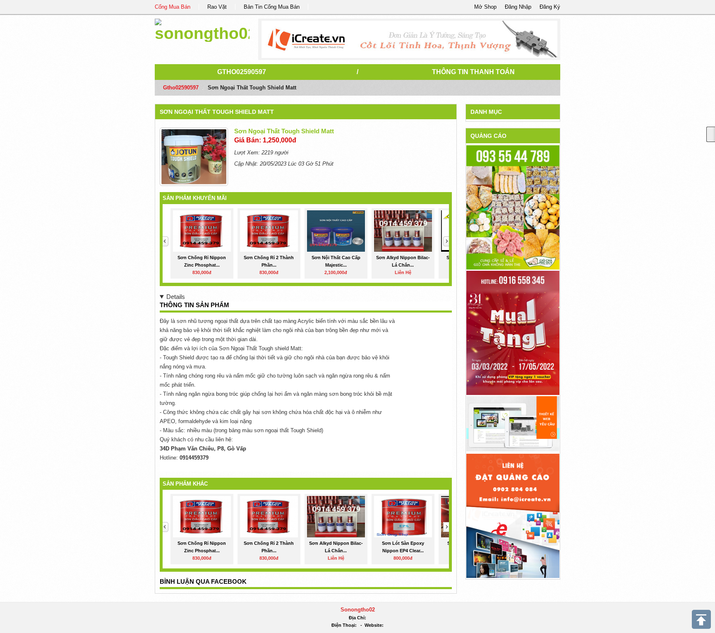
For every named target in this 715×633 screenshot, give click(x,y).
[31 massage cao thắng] (512, 333)
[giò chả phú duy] (512, 207)
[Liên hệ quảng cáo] (512, 515)
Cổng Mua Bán (172, 7)
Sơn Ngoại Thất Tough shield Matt (217, 111)
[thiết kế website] (409, 39)
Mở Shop (485, 7)
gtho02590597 (241, 71)
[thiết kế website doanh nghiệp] (512, 423)
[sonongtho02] (202, 29)
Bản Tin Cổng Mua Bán (272, 7)
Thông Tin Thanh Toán (473, 71)
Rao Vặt (217, 7)
